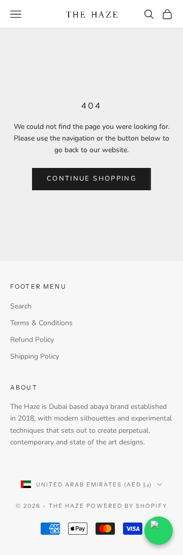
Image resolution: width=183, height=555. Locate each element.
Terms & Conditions (41, 323)
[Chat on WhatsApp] (158, 530)
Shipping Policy (34, 356)
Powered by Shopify (126, 505)
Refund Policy (32, 339)
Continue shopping (91, 178)
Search (21, 306)
